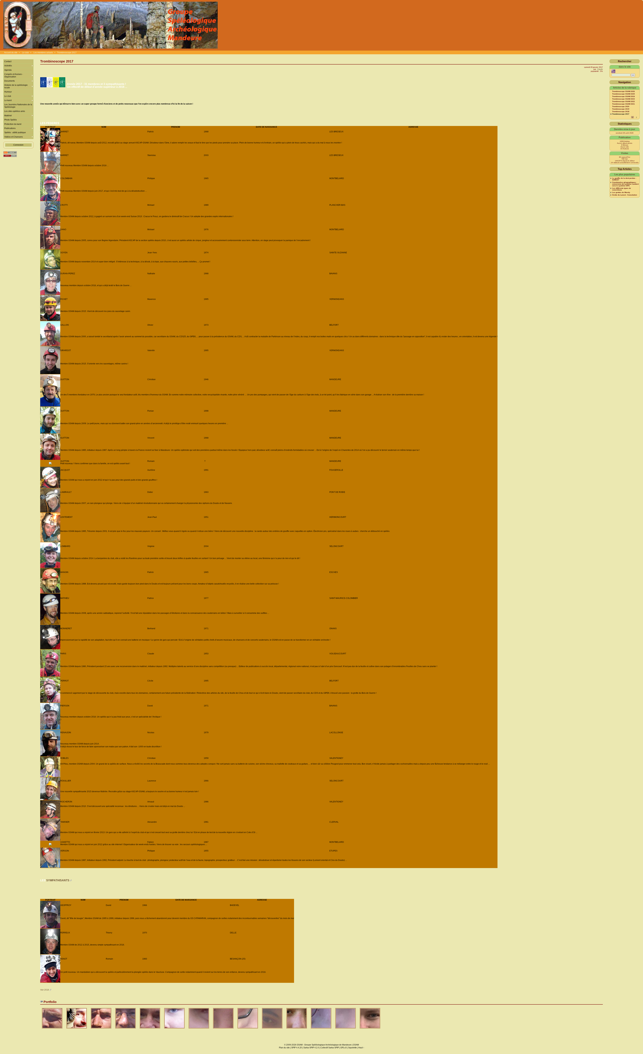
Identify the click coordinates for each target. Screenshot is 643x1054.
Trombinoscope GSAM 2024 (623, 96)
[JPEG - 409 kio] (370, 1030)
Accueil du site (10, 52)
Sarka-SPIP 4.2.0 (311, 1047)
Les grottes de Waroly (621, 192)
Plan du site (284, 1047)
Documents (9, 81)
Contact (7, 61)
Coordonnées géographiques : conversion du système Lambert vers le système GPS (625, 184)
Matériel (8, 115)
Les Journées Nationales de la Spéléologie (18, 105)
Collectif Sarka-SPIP (329, 1047)
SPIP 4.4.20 (296, 1047)
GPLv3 (343, 1047)
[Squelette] (10, 155)
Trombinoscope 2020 (620, 106)
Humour (8, 92)
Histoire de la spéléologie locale (16, 86)
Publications (10, 128)
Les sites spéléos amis (14, 111)
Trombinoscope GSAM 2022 (623, 101)
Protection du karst (12, 124)
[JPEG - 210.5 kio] (126, 1030)
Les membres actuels (43, 52)
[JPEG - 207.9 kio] (101, 1030)
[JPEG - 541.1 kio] (174, 1030)
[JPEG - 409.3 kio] (272, 1030)
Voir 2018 (44, 990)
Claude (600, 69)
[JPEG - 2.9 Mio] (346, 1030)
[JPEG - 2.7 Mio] (199, 1030)
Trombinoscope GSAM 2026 (623, 91)
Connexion (18, 145)
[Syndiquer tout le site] (10, 152)
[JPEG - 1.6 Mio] (248, 1030)
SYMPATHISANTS (57, 880)
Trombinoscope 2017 (67, 52)
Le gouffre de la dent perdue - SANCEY (624, 179)
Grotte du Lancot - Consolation (624, 195)
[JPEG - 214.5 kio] (297, 1030)
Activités (8, 65)
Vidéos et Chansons (13, 137)
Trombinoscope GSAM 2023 (623, 99)
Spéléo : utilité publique (15, 132)
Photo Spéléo (10, 120)
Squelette (352, 1047)
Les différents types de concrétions (621, 189)
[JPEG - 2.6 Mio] (321, 1030)
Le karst (8, 100)
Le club (25, 52)
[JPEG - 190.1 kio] (52, 1030)
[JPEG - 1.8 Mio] (223, 1030)
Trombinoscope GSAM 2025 (623, 94)
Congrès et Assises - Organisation (13, 75)
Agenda (8, 70)
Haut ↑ (361, 1047)
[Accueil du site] (110, 25)
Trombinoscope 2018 (620, 111)
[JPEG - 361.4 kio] (150, 1030)
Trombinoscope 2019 (620, 109)
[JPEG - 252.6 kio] (77, 1030)
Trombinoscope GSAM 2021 (623, 104)
